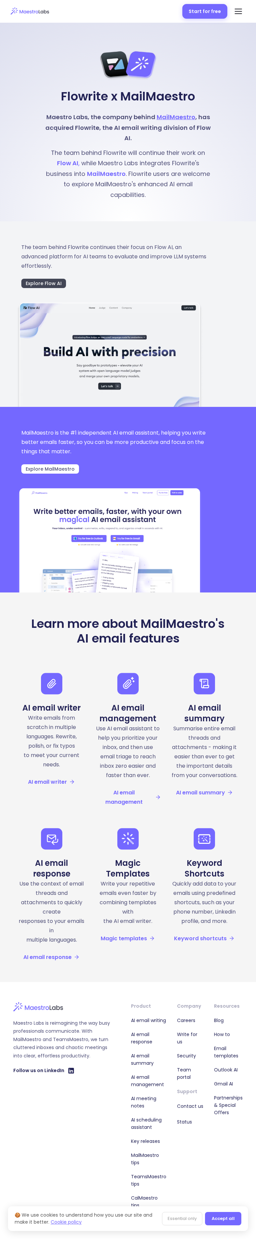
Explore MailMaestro (50, 469)
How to (222, 1034)
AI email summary (142, 1059)
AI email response (141, 1038)
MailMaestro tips (145, 1159)
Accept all (223, 1218)
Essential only (182, 1218)
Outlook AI (226, 1069)
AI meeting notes (143, 1102)
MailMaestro (176, 117)
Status (184, 1122)
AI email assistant (136, 433)
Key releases (145, 1141)
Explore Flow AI (44, 283)
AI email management (147, 1081)
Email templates (226, 1052)
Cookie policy (66, 1222)
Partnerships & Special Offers (228, 1105)
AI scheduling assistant (146, 1124)
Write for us (187, 1038)
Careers (186, 1020)
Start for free (205, 11)
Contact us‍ (190, 1106)
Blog (219, 1020)
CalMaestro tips (144, 1202)
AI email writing (148, 1020)
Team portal (184, 1073)
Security (186, 1055)
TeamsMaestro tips (148, 1180)
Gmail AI (223, 1083)
